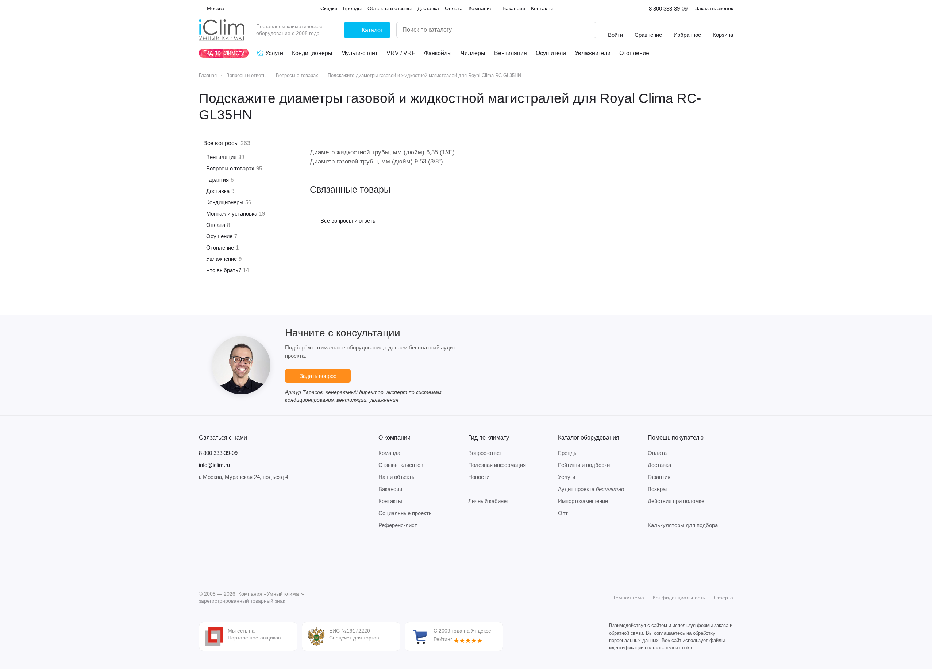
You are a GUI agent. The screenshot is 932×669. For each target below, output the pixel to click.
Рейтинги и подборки (584, 465)
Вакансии (390, 489)
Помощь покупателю (676, 437)
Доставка (659, 465)
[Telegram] (217, 550)
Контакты (390, 501)
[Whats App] (247, 550)
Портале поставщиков (254, 638)
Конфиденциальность (679, 597)
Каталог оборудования (588, 437)
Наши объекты (397, 477)
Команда (389, 453)
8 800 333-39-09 (668, 8)
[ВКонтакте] (203, 550)
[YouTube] (232, 550)
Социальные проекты (405, 513)
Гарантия (659, 477)
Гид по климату (488, 437)
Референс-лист (397, 525)
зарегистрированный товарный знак (242, 601)
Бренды (568, 453)
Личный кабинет (488, 501)
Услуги (566, 477)
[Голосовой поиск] (570, 30)
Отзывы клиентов (400, 465)
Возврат (658, 489)
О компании (394, 437)
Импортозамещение (583, 501)
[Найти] (587, 30)
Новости (478, 477)
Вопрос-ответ (485, 453)
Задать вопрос (318, 376)
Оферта (723, 597)
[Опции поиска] (554, 30)
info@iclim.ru (214, 465)
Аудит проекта (591, 489)
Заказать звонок (714, 8)
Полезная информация (497, 465)
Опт (563, 513)
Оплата (657, 453)
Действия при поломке (676, 501)
